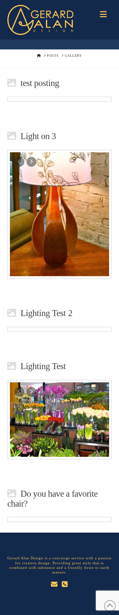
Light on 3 (38, 136)
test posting (40, 83)
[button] (103, 14)
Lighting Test (43, 366)
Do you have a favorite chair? (52, 499)
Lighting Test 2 (46, 313)
